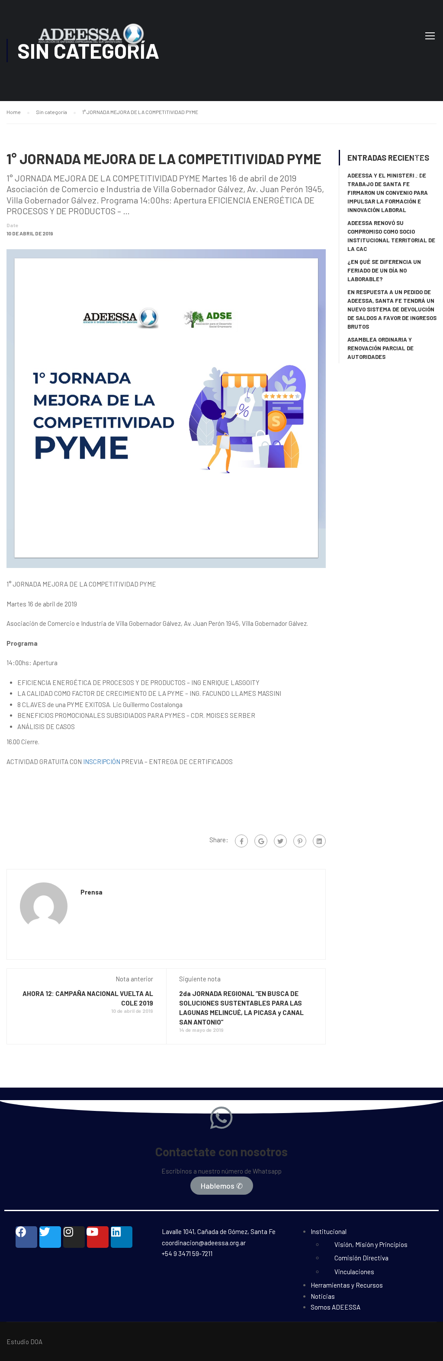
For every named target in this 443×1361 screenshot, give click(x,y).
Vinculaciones (354, 1271)
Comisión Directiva (361, 1258)
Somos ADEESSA (335, 1307)
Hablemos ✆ (222, 1185)
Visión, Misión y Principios (371, 1244)
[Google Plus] (260, 840)
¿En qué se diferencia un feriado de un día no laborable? (384, 270)
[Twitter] (280, 840)
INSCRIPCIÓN (101, 761)
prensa (91, 892)
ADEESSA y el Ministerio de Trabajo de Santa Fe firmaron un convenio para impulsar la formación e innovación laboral (387, 192)
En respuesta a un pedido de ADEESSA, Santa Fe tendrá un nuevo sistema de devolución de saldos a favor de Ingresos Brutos (392, 309)
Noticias (323, 1296)
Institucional (329, 1231)
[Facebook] (241, 840)
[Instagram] (74, 1237)
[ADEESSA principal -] (110, 42)
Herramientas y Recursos (347, 1285)
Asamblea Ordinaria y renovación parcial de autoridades (380, 348)
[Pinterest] (299, 840)
